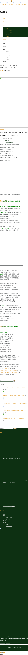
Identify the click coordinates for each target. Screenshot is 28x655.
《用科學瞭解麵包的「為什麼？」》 (9, 372)
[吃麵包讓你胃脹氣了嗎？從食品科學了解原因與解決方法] (4, 401)
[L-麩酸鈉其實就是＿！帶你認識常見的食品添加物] (4, 409)
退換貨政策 (8, 643)
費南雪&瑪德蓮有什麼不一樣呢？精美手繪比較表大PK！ (14, 418)
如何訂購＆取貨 (9, 517)
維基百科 (7, 368)
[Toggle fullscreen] (3, 652)
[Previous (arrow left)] (0, 654)
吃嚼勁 (7, 28)
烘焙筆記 (8, 142)
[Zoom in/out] (4, 652)
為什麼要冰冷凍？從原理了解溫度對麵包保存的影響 (13, 395)
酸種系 (10, 30)
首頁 (4, 18)
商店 (4, 25)
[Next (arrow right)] (2, 654)
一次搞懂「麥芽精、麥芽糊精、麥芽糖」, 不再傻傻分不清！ (15, 388)
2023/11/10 (2, 129)
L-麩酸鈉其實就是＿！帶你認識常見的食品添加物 (13, 410)
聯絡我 (7, 524)
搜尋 (15, 428)
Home (1, 70)
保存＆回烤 (8, 519)
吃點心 (7, 36)
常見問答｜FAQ (9, 526)
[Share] (2, 652)
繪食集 (4, 21)
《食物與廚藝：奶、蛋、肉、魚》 (8, 370)
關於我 (4, 39)
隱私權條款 (2, 643)
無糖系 (10, 32)
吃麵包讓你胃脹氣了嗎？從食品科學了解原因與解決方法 (14, 403)
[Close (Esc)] (0, 652)
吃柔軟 (7, 34)
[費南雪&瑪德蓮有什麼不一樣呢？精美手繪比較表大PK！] (4, 416)
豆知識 (11, 142)
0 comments (6, 140)
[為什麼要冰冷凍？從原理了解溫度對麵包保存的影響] (4, 393)
